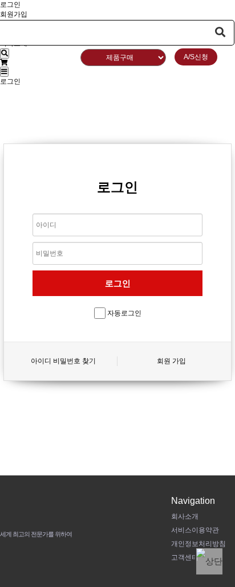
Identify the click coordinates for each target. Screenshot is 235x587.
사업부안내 (118, 100)
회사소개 (113, 73)
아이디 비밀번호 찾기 (63, 361)
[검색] (4, 53)
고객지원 (193, 100)
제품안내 (182, 73)
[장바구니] (3, 63)
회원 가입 (171, 361)
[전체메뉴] (4, 72)
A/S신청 (196, 57)
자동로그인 (124, 313)
